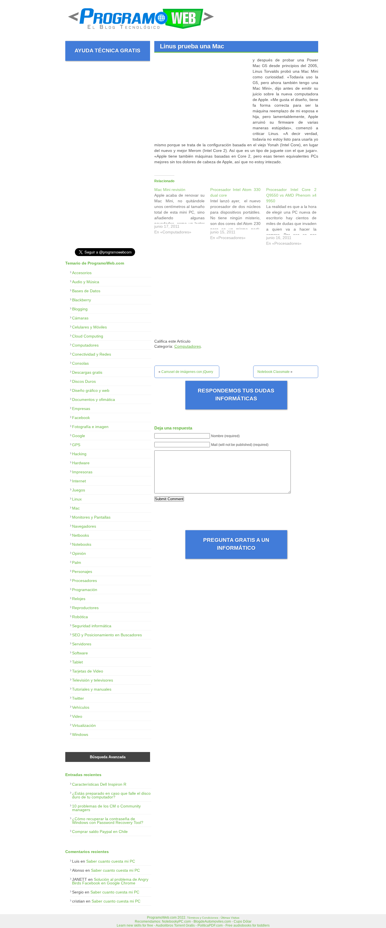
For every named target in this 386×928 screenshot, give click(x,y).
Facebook (81, 417)
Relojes (78, 598)
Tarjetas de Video (87, 671)
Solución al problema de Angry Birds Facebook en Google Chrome (110, 881)
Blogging (80, 309)
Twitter (78, 698)
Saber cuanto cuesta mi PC (110, 861)
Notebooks (81, 544)
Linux (77, 499)
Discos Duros (84, 381)
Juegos (78, 490)
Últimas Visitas (230, 917)
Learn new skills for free (135, 925)
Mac (76, 508)
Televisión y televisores (92, 680)
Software (80, 653)
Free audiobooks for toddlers (247, 925)
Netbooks (80, 535)
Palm (76, 562)
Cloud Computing (87, 336)
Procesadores (84, 580)
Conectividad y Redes (91, 354)
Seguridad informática (91, 626)
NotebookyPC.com (176, 921)
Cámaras (80, 318)
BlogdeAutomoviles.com (212, 921)
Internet (79, 481)
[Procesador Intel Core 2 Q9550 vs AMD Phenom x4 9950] (294, 218)
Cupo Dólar (242, 921)
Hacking (79, 454)
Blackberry (81, 300)
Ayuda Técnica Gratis (107, 50)
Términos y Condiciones (202, 917)
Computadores (187, 346)
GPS (76, 444)
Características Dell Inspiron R (99, 784)
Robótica (80, 617)
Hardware (81, 463)
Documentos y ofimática (93, 399)
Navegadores (84, 526)
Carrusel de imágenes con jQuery (187, 372)
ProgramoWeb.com (162, 918)
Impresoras (82, 472)
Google (78, 435)
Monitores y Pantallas (91, 517)
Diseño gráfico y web (90, 390)
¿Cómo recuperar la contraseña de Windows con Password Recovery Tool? (107, 821)
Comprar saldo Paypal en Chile (100, 831)
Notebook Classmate (273, 372)
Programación (84, 589)
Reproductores (85, 607)
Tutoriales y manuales (91, 689)
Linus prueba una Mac (192, 46)
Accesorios (82, 272)
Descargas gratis (87, 372)
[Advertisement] (201, 96)
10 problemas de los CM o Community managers (106, 808)
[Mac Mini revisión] (182, 212)
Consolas (80, 363)
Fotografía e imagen (90, 426)
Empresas (81, 408)
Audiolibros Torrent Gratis (175, 925)
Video (77, 716)
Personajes (82, 571)
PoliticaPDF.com (210, 925)
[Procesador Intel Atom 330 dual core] (238, 215)
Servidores (81, 644)
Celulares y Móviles (89, 327)
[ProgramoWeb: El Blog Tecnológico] (141, 31)
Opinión (79, 553)
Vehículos (80, 707)
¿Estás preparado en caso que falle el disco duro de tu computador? (111, 795)
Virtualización (84, 725)
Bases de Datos (86, 291)
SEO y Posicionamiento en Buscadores (107, 635)
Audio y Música (85, 282)
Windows (80, 734)
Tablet (77, 662)
